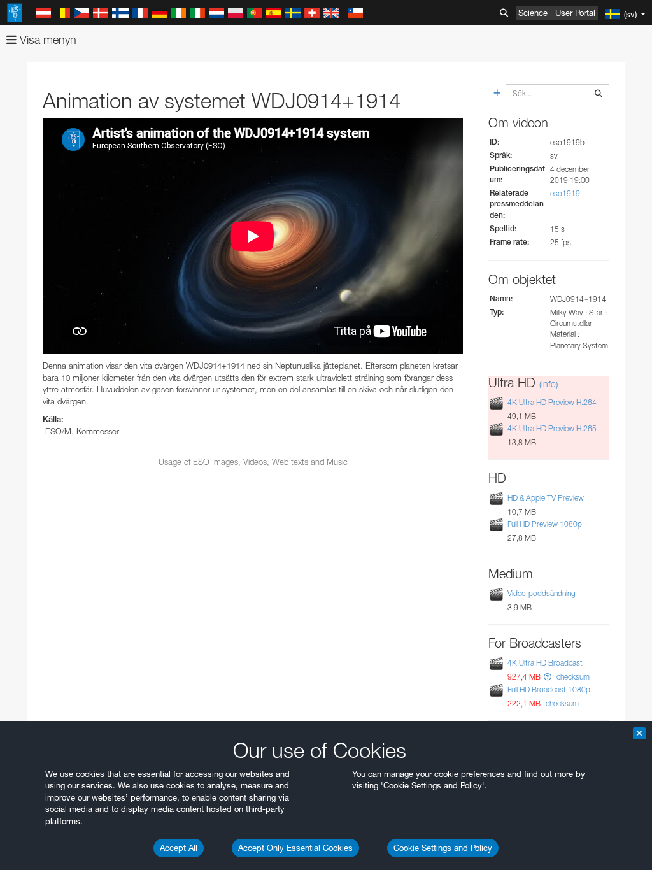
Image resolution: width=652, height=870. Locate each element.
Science (533, 13)
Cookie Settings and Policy (442, 848)
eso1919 (565, 193)
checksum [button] (572, 676)
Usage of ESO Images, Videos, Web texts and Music (253, 462)
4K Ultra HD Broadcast (545, 662)
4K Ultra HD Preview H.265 (552, 428)
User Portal (575, 13)
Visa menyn (46, 39)
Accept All (178, 848)
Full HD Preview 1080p (544, 524)
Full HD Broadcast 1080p (548, 689)
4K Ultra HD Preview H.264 (552, 402)
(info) (548, 383)
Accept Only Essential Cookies (295, 848)
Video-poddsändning (541, 593)
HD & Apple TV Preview (545, 498)
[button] (547, 676)
